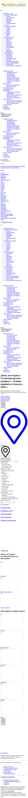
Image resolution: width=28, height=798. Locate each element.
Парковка (4, 473)
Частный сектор (11, 75)
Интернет (4, 478)
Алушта (3, 173)
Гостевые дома (11, 73)
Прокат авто (7, 90)
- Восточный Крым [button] (9, 37)
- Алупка (7, 27)
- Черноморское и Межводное (12, 65)
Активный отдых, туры (10, 769)
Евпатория (3, 208)
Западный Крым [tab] (14, 167)
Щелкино (3, 205)
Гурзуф (2, 185)
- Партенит (7, 19)
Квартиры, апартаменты (13, 78)
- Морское (7, 44)
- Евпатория (8, 55)
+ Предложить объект (6, 114)
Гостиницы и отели (12, 72)
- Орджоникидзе (9, 47)
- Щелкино (7, 51)
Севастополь (4, 216)
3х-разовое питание (7, 493)
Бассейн (4, 475)
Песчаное (3, 212)
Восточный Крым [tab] (5, 167)
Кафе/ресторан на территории (10, 498)
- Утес (6, 24)
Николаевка (4, 209)
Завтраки (4, 495)
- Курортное (8, 43)
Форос (2, 190)
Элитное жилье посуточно (11, 768)
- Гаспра (7, 29)
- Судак (6, 48)
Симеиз (3, 188)
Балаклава (3, 206)
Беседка (4, 480)
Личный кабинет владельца (11, 780)
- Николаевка (8, 57)
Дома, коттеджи (11, 76)
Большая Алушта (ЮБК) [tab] (7, 166)
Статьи (5, 106)
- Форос (7, 34)
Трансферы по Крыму (9, 773)
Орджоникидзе (5, 201)
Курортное (3, 197)
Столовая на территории (8, 497)
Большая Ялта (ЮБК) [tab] (19, 166)
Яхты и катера (7, 99)
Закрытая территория (7, 484)
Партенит (3, 175)
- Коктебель (8, 41)
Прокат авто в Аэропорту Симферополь (13, 92)
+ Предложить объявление (7, 777)
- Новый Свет (8, 46)
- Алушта (7, 16)
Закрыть (3, 718)
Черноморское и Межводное (8, 218)
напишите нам (22, 4)
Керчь (2, 194)
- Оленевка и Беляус (10, 58)
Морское (3, 198)
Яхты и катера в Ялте (12, 103)
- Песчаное (7, 60)
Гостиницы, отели (7, 466)
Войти (2, 113)
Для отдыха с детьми (7, 491)
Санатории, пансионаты (13, 80)
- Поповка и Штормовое (11, 61)
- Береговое (8, 38)
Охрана (4, 483)
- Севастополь (8, 64)
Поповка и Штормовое (7, 213)
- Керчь (6, 40)
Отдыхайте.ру (4, 159)
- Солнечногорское (10, 23)
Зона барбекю (5, 481)
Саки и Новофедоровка (7, 215)
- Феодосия (8, 50)
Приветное (3, 177)
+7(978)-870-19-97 (19, 5)
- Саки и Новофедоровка (11, 62)
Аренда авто (7, 770)
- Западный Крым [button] (8, 53)
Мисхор (3, 187)
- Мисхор (7, 31)
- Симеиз (7, 33)
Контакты (6, 107)
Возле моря (5, 487)
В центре (4, 489)
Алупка (3, 182)
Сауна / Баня (5, 476)
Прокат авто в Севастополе (14, 94)
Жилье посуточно (8, 71)
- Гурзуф (7, 30)
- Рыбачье (7, 22)
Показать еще (4, 550)
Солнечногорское (5, 180)
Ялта (2, 191)
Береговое (3, 192)
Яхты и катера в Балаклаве (14, 101)
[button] (8, 13)
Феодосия (3, 204)
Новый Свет (4, 199)
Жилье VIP (7, 83)
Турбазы (9, 82)
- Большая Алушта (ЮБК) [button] (10, 15)
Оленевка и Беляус (6, 211)
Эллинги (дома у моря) (13, 79)
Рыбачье (3, 178)
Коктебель (3, 195)
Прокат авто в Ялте (12, 96)
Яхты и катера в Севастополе (14, 100)
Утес (2, 181)
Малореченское (5, 174)
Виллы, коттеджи (11, 86)
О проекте (6, 782)
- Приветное (8, 20)
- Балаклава (8, 54)
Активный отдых (8, 87)
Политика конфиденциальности (12, 781)
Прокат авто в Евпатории (13, 97)
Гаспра (2, 184)
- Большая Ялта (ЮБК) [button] (10, 26)
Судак (2, 202)
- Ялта (6, 36)
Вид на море (5, 486)
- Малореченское (9, 17)
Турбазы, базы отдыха (8, 470)
